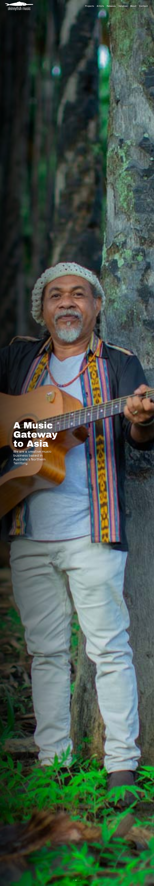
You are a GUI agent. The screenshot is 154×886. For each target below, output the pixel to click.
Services (123, 6)
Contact (143, 6)
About (133, 6)
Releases (111, 6)
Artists (100, 6)
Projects (89, 6)
